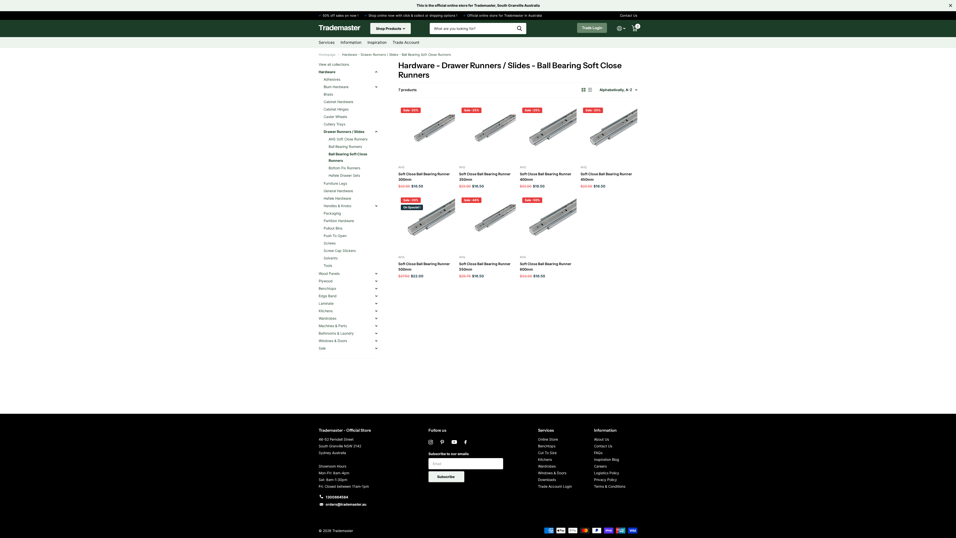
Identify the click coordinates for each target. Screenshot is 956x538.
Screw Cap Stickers (340, 250)
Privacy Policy (605, 480)
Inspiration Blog (606, 459)
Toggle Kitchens (376, 311)
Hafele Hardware (337, 198)
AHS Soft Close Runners (348, 139)
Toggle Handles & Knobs (376, 206)
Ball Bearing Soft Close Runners (348, 157)
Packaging (332, 213)
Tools (328, 265)
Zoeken (519, 28)
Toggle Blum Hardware (376, 87)
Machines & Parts (333, 326)
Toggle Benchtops (376, 289)
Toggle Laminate (376, 303)
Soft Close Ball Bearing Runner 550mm (485, 266)
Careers (600, 466)
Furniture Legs (335, 183)
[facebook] (465, 442)
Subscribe (446, 477)
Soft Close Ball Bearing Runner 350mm (485, 176)
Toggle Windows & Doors (376, 341)
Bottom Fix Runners (344, 168)
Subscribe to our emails (448, 454)
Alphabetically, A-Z (615, 90)
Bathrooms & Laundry (336, 333)
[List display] (590, 90)
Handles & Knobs (337, 206)
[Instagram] (430, 442)
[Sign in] (621, 28)
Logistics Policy (606, 473)
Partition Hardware (339, 221)
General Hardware (338, 191)
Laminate (326, 303)
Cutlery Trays (334, 124)
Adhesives (332, 79)
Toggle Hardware (376, 72)
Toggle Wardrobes (376, 318)
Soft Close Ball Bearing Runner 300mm (424, 176)
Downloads (547, 480)
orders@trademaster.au (346, 504)
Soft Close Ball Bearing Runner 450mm (606, 176)
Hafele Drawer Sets (344, 175)
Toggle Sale (376, 348)
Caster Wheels (335, 117)
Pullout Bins (333, 228)
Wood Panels (329, 273)
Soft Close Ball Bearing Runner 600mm (545, 266)
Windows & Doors (333, 341)
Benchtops (327, 288)
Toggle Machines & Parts (376, 326)
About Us (601, 439)
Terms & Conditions (609, 486)
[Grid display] (584, 90)
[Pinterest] (442, 442)
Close (950, 5)
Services (546, 430)
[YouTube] (454, 442)
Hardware (327, 72)
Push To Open (335, 236)
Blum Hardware (336, 87)
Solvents (331, 258)
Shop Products (389, 28)
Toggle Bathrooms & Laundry (376, 333)
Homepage (327, 55)
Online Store (548, 439)
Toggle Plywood (376, 281)
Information (605, 430)
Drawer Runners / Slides (344, 131)
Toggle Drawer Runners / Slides (376, 132)
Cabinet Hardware (338, 102)
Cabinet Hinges (336, 109)
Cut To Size (547, 453)
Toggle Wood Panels (376, 274)
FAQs (598, 453)
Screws (330, 243)
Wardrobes (327, 318)
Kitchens (326, 311)
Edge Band (328, 296)
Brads (328, 94)
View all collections (334, 64)
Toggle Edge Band (376, 296)
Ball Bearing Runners (345, 146)
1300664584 (337, 497)
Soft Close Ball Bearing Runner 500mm (424, 266)
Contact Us (628, 15)
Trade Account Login (555, 486)
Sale (322, 348)
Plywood (326, 281)
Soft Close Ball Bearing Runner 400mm (545, 176)
